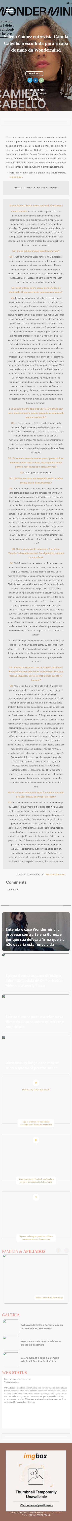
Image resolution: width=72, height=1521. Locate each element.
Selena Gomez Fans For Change (49, 1297)
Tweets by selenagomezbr (36, 1089)
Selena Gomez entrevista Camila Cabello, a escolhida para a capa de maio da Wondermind (36, 43)
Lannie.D (57, 1513)
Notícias (34, 73)
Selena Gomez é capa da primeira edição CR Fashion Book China (40, 1359)
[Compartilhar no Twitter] (29, 79)
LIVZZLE (47, 1513)
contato (15, 1379)
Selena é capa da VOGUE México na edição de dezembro (41, 1343)
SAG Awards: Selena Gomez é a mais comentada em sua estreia (42, 1326)
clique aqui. (16, 176)
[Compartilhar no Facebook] (35, 79)
